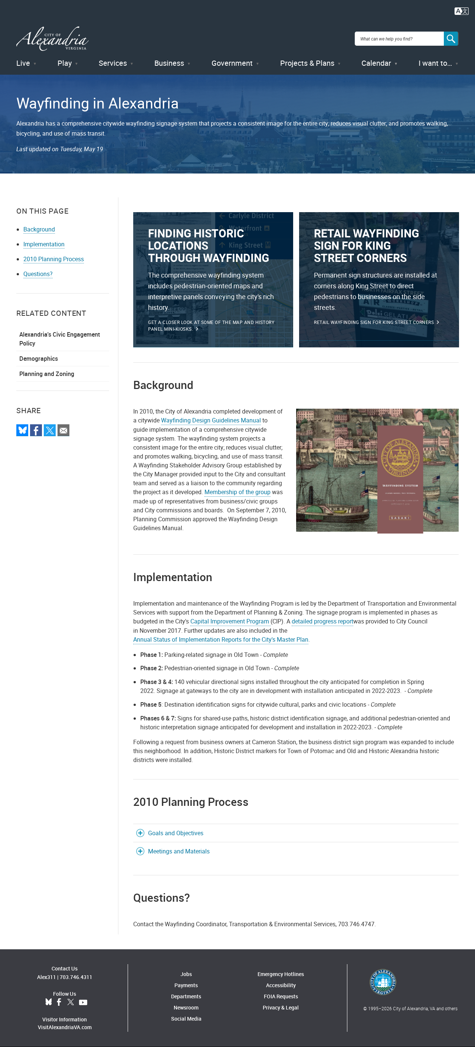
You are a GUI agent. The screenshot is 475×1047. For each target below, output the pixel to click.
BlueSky (49, 1002)
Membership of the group (237, 492)
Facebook (59, 1002)
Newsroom (186, 1007)
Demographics (38, 358)
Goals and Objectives (175, 833)
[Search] (451, 39)
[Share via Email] (63, 430)
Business (169, 63)
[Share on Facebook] (36, 430)
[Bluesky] (22, 430)
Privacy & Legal (281, 1007)
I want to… (435, 63)
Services (113, 63)
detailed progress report (322, 621)
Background (39, 229)
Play (65, 63)
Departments (186, 996)
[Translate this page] (461, 10)
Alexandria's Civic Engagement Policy (59, 338)
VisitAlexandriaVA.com (65, 1027)
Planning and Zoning (46, 374)
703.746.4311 (76, 976)
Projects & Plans (307, 63)
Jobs (186, 974)
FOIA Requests (281, 996)
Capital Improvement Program (230, 621)
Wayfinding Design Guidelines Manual (211, 420)
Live (23, 63)
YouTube (83, 1002)
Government (232, 63)
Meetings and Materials (179, 851)
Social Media (186, 1018)
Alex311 (46, 976)
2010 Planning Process (53, 259)
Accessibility (281, 985)
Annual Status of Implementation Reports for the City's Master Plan (220, 639)
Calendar (376, 63)
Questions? (38, 274)
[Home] (52, 39)
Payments (186, 985)
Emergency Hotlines (281, 974)
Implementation (44, 244)
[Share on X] (50, 430)
